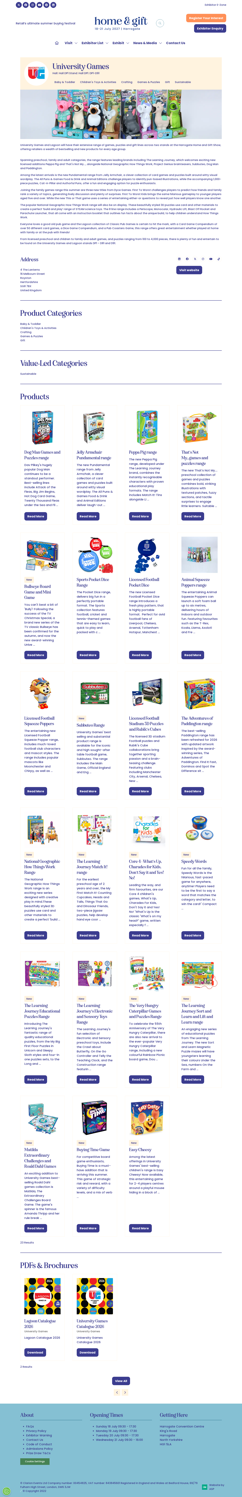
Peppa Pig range (143, 452)
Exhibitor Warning (39, 1435)
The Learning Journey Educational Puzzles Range (42, 1011)
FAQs (30, 1426)
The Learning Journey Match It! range (92, 867)
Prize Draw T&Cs (38, 1453)
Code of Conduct (39, 1444)
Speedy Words (194, 861)
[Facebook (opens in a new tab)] (187, 259)
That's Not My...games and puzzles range (194, 458)
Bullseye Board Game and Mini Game (37, 592)
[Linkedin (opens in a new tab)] (179, 259)
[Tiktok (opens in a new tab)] (219, 259)
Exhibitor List (92, 43)
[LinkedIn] (53, 5)
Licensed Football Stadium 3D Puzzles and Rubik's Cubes (146, 724)
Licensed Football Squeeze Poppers (39, 721)
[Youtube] (39, 5)
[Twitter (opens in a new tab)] (195, 259)
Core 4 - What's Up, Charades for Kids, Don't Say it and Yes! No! (146, 870)
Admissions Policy (39, 1449)
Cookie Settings (35, 1461)
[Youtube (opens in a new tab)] (211, 259)
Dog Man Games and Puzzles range (42, 455)
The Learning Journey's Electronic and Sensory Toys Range (95, 1014)
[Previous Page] (117, 1392)
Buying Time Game (93, 1149)
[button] (160, 23)
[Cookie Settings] (6, 1491)
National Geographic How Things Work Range (42, 867)
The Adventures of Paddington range (197, 721)
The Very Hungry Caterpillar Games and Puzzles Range (145, 1011)
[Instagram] (33, 5)
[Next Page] (125, 1392)
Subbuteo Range (91, 725)
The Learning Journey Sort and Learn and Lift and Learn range (197, 1014)
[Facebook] (26, 5)
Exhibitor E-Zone (215, 5)
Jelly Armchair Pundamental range (94, 455)
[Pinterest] (46, 5)
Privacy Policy (36, 1431)
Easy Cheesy (140, 1149)
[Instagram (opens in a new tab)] (203, 259)
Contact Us (175, 43)
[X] (19, 5)
